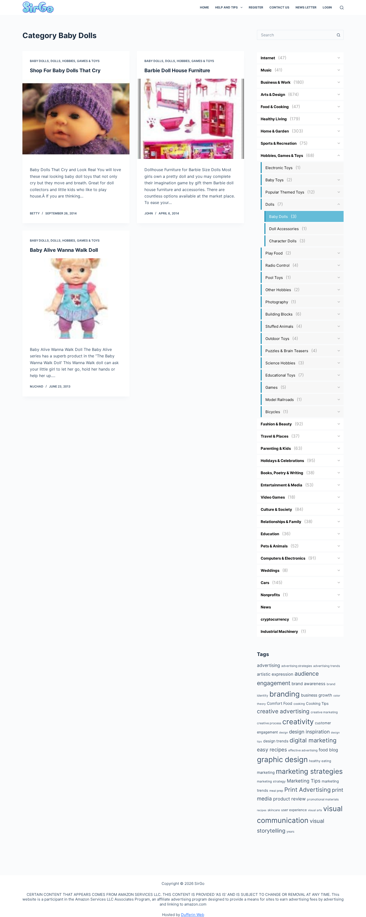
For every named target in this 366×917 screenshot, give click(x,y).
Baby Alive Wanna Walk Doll (64, 250)
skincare (274, 810)
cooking (299, 704)
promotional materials (323, 799)
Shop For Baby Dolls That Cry (65, 70)
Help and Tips (226, 7)
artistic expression (275, 674)
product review (289, 798)
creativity (298, 721)
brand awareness (308, 683)
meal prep (276, 790)
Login (327, 7)
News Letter (306, 7)
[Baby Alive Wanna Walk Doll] (75, 298)
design (283, 732)
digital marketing (313, 740)
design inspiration (309, 732)
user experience (294, 810)
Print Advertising (307, 789)
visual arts (315, 810)
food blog (328, 749)
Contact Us (279, 7)
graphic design (282, 759)
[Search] (342, 7)
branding (284, 694)
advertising (268, 665)
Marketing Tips (303, 781)
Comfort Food (279, 703)
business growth (316, 695)
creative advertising (283, 711)
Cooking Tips (317, 703)
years (290, 831)
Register (256, 7)
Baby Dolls (39, 61)
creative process (269, 723)
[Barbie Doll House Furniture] (190, 119)
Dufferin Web (192, 914)
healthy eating (320, 761)
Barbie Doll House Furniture (177, 70)
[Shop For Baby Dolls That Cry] (75, 119)
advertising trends (326, 666)
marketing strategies (309, 771)
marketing (266, 772)
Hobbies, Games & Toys (81, 61)
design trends (275, 741)
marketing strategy (271, 781)
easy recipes (272, 749)
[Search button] (339, 35)
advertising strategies (296, 666)
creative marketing (324, 712)
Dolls (56, 61)
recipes (261, 810)
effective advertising (302, 750)
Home (204, 7)
